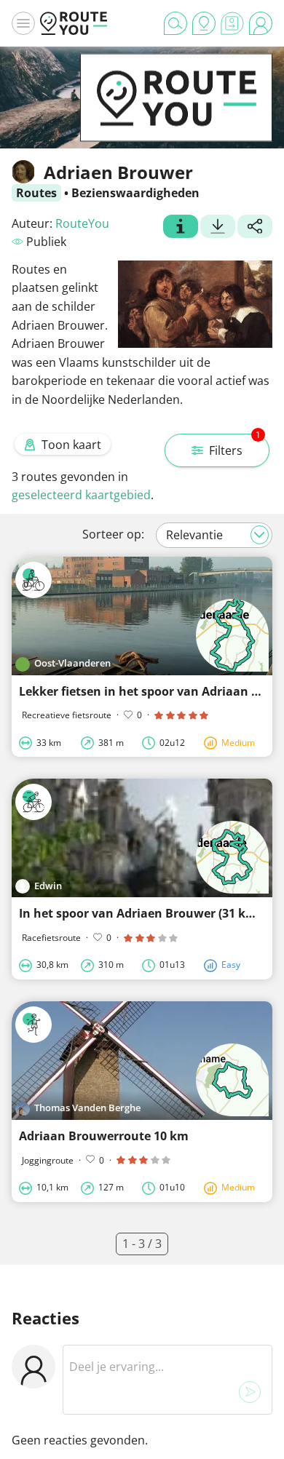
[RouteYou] (176, 119)
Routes (36, 193)
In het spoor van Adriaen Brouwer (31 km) (140, 913)
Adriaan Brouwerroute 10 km (104, 1136)
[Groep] (180, 228)
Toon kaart (71, 445)
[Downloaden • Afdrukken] (217, 228)
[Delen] (254, 228)
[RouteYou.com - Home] (73, 23)
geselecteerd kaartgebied (81, 495)
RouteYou (82, 223)
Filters (235, 446)
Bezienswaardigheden (135, 193)
